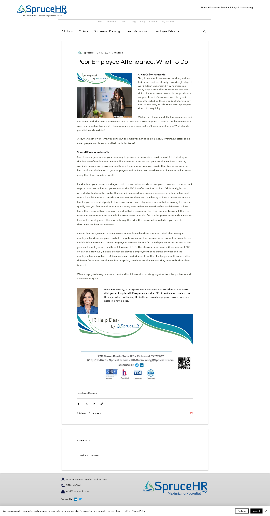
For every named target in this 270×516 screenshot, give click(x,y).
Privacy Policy (138, 511)
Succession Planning (107, 31)
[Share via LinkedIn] (93, 403)
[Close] (266, 510)
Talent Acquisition (137, 31)
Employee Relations (167, 31)
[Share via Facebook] (78, 403)
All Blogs (67, 31)
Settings (242, 511)
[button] (204, 31)
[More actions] (191, 53)
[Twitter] (80, 499)
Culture (83, 31)
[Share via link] (101, 403)
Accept (256, 511)
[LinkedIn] (75, 499)
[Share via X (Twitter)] (86, 403)
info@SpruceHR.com (77, 491)
